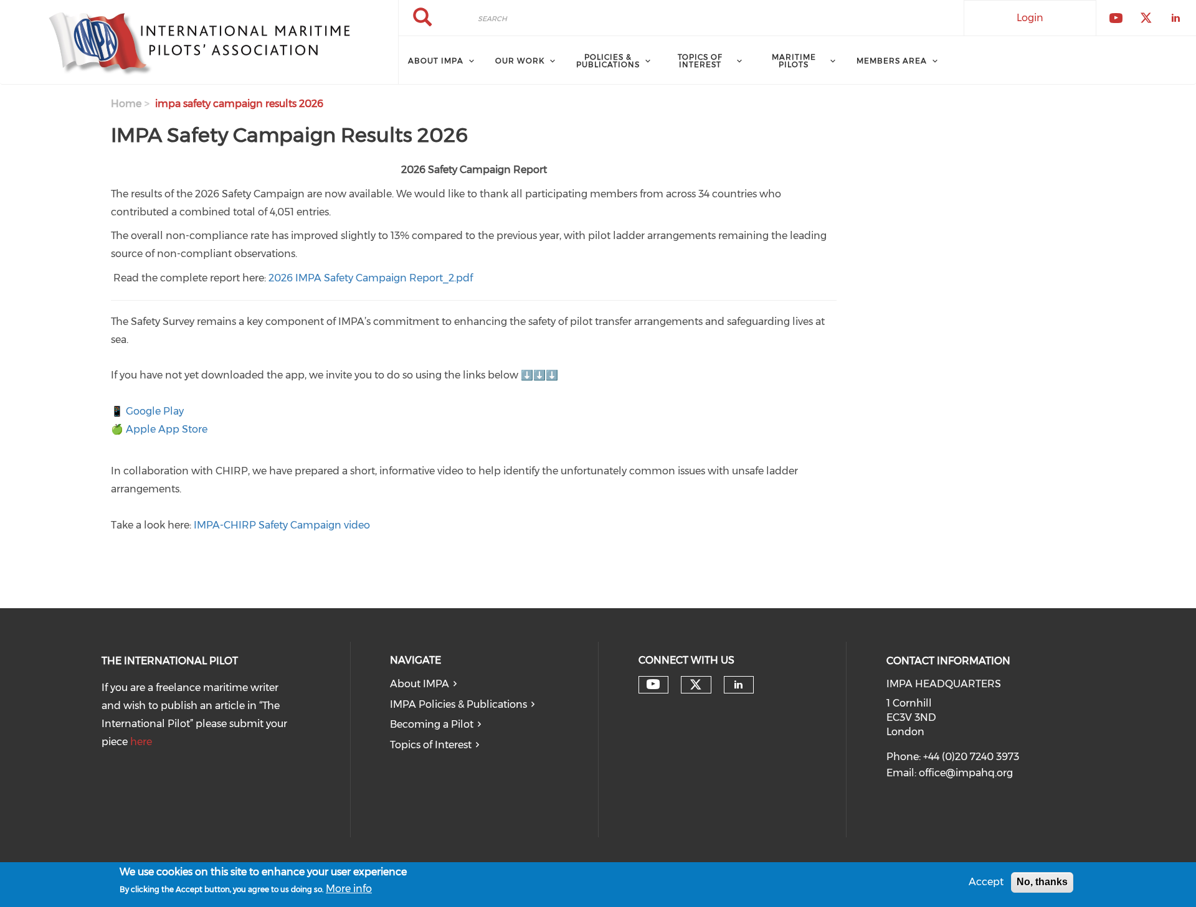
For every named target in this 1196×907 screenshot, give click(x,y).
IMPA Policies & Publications (458, 704)
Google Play (155, 411)
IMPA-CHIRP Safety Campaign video (282, 525)
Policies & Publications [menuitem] (608, 60)
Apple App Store (166, 429)
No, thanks (1042, 881)
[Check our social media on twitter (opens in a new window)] (696, 685)
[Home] (199, 42)
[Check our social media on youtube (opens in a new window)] (653, 684)
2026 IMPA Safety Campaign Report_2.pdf (370, 278)
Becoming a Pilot (431, 724)
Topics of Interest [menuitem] (700, 60)
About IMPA (419, 684)
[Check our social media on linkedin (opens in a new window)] (739, 685)
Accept (986, 882)
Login (1030, 18)
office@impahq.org (966, 773)
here (141, 742)
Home (126, 104)
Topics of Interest (431, 745)
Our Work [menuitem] (519, 60)
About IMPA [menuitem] (435, 60)
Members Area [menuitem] (892, 60)
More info (349, 889)
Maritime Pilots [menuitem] (794, 60)
